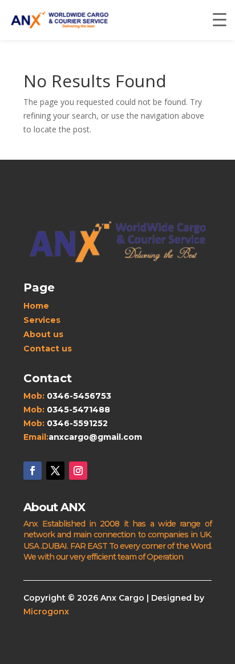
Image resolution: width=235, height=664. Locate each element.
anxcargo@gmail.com (95, 437)
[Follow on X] (55, 470)
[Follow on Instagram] (78, 470)
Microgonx (46, 611)
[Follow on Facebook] (32, 470)
